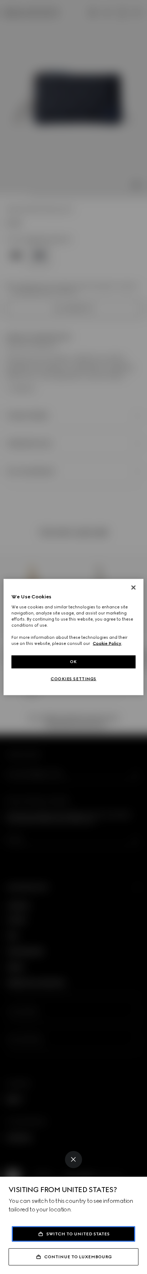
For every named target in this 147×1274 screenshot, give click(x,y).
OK (73, 661)
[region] (73, 637)
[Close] (73, 1159)
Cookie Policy (107, 643)
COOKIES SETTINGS (73, 678)
